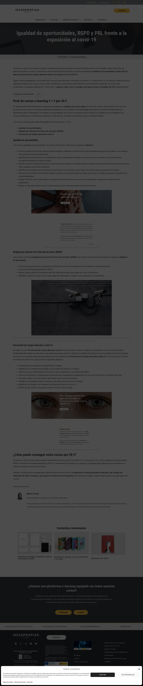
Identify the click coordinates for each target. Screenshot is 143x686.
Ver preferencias (128, 675)
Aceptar (103, 675)
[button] (139, 669)
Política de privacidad (20, 682)
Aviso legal (29, 682)
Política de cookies (8, 682)
